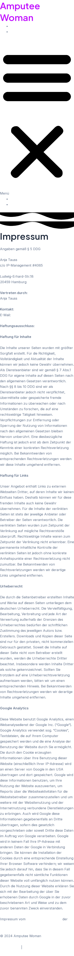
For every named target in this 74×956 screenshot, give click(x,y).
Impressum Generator (44, 919)
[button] (37, 118)
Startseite (17, 26)
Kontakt (16, 32)
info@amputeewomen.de (31, 315)
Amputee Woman (20, 11)
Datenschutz (10, 947)
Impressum (32, 947)
